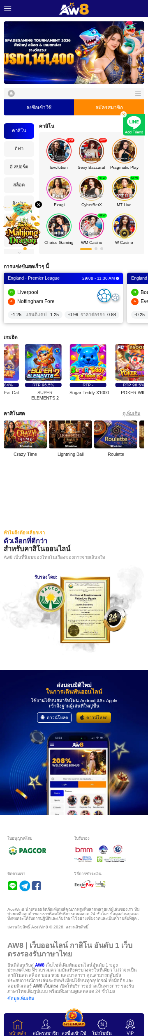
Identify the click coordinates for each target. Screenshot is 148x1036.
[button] (74, 52)
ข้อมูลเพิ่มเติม (20, 998)
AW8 (39, 964)
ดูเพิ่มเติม (131, 413)
